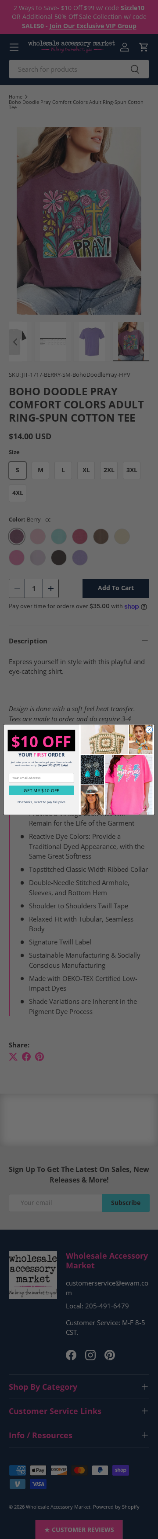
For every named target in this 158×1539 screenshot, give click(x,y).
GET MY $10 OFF (41, 790)
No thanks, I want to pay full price (42, 802)
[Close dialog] (149, 729)
